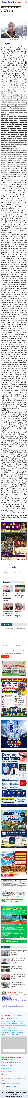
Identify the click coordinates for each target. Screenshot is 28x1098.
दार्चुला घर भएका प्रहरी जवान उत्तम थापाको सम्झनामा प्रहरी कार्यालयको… (18, 961)
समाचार (4, 609)
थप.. (2, 1074)
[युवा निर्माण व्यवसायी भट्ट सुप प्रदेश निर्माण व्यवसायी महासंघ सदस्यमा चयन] (8, 606)
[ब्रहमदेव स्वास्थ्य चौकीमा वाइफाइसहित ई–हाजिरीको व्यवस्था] (20, 606)
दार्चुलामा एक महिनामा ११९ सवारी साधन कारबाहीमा (17, 968)
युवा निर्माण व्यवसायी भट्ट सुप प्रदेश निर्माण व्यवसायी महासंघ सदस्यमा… (18, 976)
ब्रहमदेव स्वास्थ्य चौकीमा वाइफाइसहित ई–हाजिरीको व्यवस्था (18, 984)
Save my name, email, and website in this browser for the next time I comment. (13, 652)
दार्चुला (4, 591)
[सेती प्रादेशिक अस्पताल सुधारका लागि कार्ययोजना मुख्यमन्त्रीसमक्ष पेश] (5, 953)
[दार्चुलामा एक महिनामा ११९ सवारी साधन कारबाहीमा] (20, 588)
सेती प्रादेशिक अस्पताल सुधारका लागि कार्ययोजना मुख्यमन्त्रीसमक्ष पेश (19, 953)
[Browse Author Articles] (14, 568)
